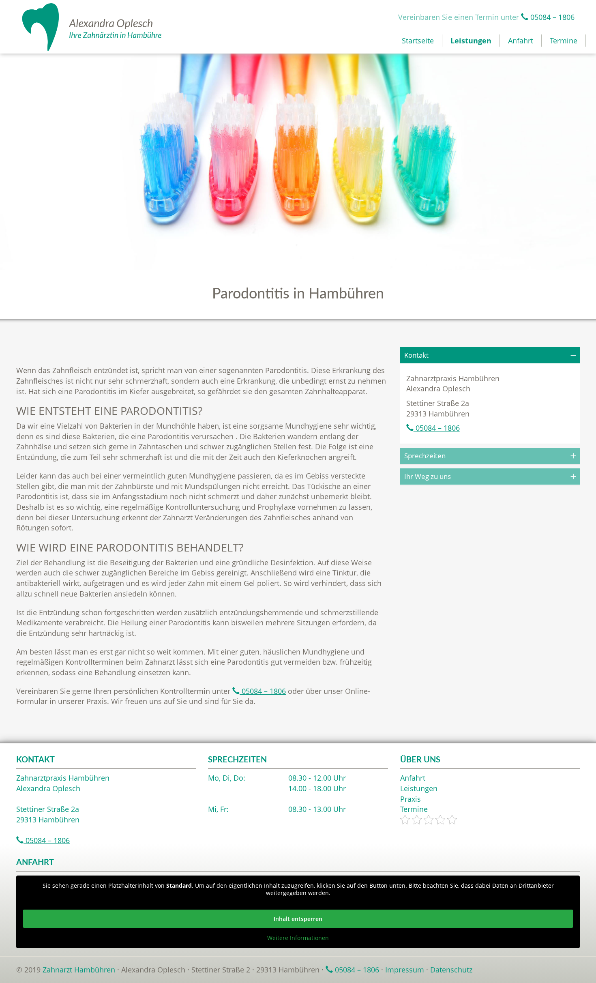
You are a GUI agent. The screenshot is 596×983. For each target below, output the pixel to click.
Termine (563, 40)
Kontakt (416, 355)
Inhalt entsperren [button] (298, 919)
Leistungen (470, 40)
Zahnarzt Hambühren (79, 969)
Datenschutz (451, 969)
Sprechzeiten (425, 455)
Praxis (410, 799)
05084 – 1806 (551, 17)
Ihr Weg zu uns (427, 476)
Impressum (404, 969)
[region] (298, 161)
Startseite (418, 40)
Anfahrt (520, 40)
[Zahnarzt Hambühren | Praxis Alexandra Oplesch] (89, 27)
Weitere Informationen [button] (298, 938)
